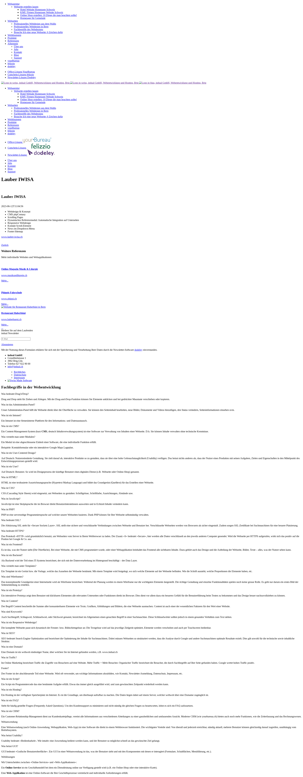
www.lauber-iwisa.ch (12, 236)
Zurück (5, 245)
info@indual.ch (15, 366)
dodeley (138, 349)
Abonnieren (7, 344)
